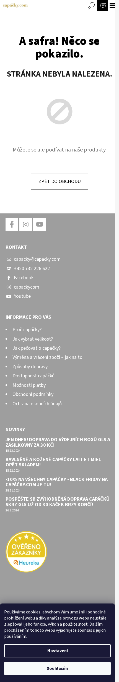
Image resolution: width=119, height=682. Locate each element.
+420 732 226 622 (32, 268)
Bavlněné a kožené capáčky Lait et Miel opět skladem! (53, 462)
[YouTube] (39, 224)
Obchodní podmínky (32, 394)
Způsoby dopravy (30, 366)
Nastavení (57, 651)
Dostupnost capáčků (33, 375)
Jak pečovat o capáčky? (36, 348)
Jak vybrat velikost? (32, 339)
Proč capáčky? (27, 329)
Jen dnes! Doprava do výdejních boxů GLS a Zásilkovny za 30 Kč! (58, 442)
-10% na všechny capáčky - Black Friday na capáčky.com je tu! (57, 482)
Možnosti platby (29, 385)
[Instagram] (25, 224)
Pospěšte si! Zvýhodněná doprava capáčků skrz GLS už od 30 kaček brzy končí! (58, 502)
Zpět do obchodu (59, 181)
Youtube (22, 296)
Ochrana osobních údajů (37, 403)
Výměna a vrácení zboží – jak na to (47, 357)
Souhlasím (57, 668)
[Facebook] (12, 224)
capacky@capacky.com (37, 259)
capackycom (26, 287)
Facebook (23, 277)
